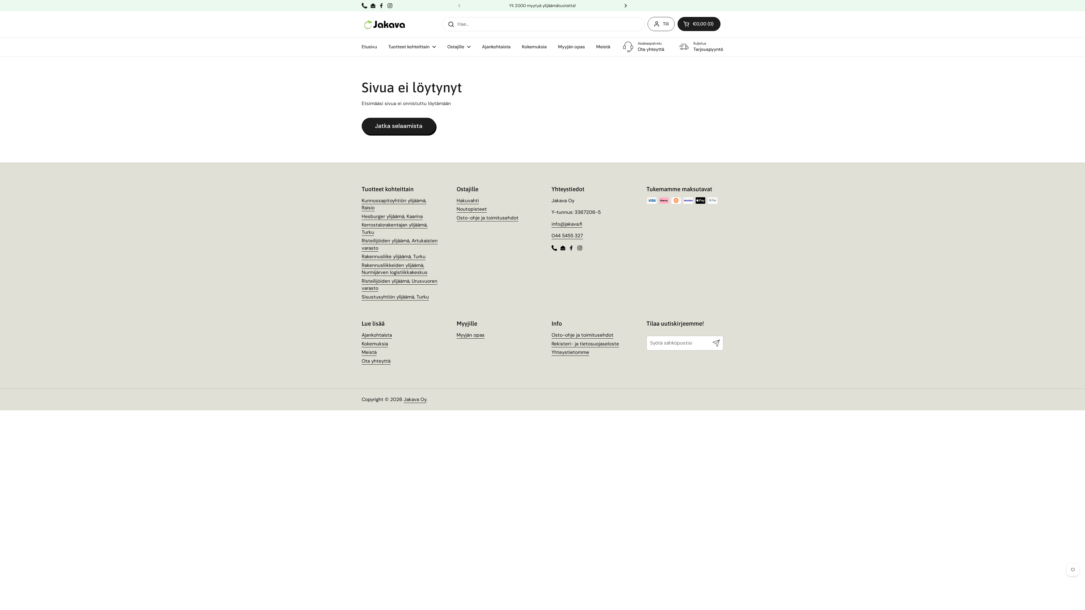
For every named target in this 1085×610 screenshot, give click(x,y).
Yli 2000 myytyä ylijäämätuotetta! (542, 5)
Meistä (369, 352)
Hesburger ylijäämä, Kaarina (392, 216)
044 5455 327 (567, 235)
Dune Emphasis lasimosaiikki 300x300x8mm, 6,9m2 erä (85, 596)
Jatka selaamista (398, 126)
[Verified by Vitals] (77, 603)
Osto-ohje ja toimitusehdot (487, 218)
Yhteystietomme (570, 352)
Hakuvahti (468, 200)
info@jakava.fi (567, 224)
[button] (699, 24)
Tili (666, 24)
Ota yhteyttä (376, 361)
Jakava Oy (415, 399)
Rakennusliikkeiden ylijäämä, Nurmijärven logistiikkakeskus (395, 269)
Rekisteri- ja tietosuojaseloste (585, 344)
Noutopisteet (472, 209)
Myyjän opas (471, 335)
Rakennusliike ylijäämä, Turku (394, 256)
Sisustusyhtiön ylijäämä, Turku (395, 297)
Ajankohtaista (377, 335)
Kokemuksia (375, 344)
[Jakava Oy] (385, 24)
